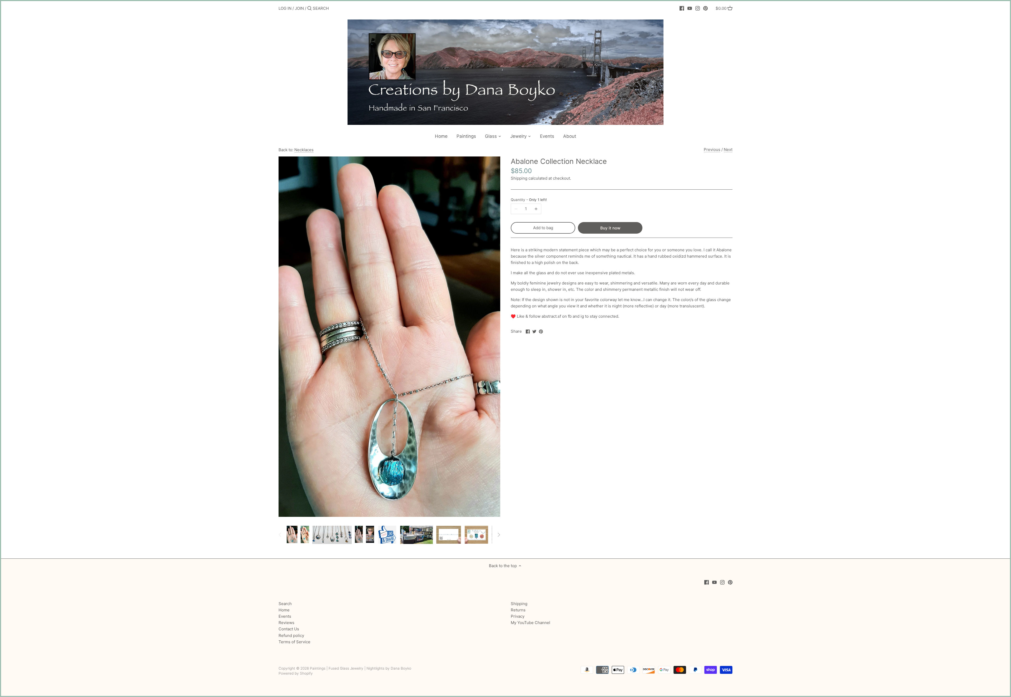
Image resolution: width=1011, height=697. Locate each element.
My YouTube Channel (530, 622)
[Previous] (280, 535)
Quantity (529, 200)
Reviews (286, 622)
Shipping (519, 178)
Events (285, 616)
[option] (292, 535)
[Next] (498, 535)
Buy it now (610, 227)
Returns (518, 609)
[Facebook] (682, 8)
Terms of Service (294, 641)
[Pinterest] (705, 8)
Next (728, 149)
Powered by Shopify (296, 673)
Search (285, 603)
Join (299, 8)
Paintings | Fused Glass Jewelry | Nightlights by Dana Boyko (360, 668)
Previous (712, 149)
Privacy (517, 616)
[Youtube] (689, 8)
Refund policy (291, 635)
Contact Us (289, 628)
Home (284, 609)
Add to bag (543, 227)
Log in (285, 8)
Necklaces (304, 149)
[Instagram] (697, 8)
